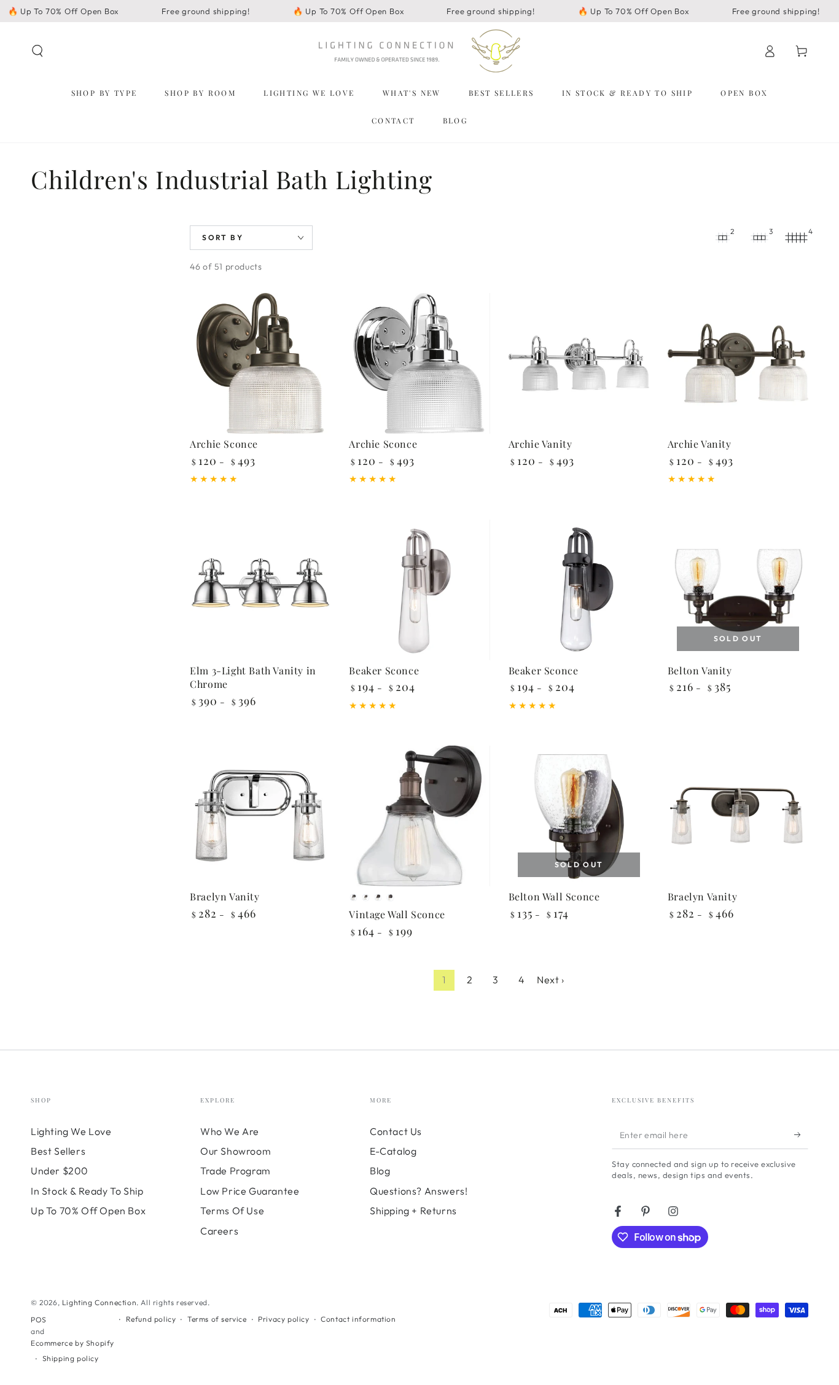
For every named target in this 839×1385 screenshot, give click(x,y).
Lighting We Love (71, 1131)
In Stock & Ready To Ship (87, 1191)
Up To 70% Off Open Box (88, 1210)
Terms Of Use (232, 1210)
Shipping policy (70, 1358)
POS (39, 1319)
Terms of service (217, 1319)
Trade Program (235, 1171)
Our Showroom (235, 1151)
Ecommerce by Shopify (72, 1343)
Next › (550, 979)
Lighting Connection (99, 1302)
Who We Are (229, 1131)
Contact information (358, 1319)
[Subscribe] (801, 1135)
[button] (37, 50)
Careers (219, 1231)
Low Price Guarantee (249, 1191)
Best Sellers (58, 1151)
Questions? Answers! (418, 1191)
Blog (380, 1171)
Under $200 (59, 1171)
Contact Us (396, 1131)
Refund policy (151, 1319)
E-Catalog (393, 1151)
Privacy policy (283, 1319)
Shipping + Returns (413, 1210)
